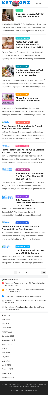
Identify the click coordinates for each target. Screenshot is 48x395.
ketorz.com (20, 390)
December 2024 (8, 377)
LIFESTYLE (19, 10)
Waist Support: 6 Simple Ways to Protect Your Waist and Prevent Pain (22, 127)
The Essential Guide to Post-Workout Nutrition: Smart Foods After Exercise (30, 73)
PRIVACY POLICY (17, 384)
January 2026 (7, 332)
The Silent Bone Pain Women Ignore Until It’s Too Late (30, 251)
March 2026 (6, 328)
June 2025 (6, 353)
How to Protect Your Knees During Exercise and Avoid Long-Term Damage (23, 151)
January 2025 (7, 373)
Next (43, 272)
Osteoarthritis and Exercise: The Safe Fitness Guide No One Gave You (20, 227)
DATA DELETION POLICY (31, 387)
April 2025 (6, 361)
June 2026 (6, 319)
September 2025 (8, 340)
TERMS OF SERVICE (15, 387)
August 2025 (6, 344)
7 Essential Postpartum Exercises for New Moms (28, 99)
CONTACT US (6, 384)
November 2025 (8, 336)
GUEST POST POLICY (30, 384)
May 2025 (5, 357)
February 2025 (7, 369)
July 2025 (5, 348)
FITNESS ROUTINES (22, 66)
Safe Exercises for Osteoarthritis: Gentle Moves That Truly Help (30, 203)
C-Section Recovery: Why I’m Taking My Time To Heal (30, 15)
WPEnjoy (34, 390)
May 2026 (5, 324)
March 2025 (6, 365)
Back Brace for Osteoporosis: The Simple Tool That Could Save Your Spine (30, 176)
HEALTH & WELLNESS (22, 38)
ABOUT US (42, 384)
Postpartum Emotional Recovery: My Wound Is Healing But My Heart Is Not (29, 45)
